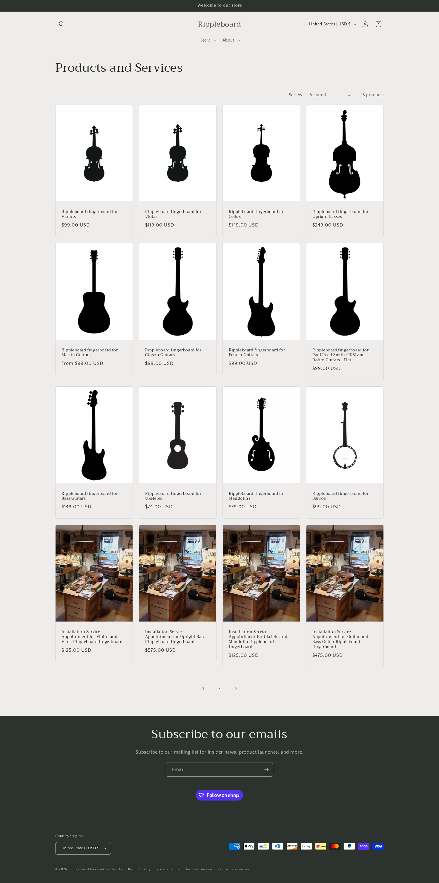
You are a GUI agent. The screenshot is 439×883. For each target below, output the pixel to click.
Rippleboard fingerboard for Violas (173, 214)
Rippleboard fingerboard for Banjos (340, 496)
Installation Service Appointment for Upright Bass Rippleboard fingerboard (175, 637)
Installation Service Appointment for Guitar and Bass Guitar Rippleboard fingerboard (340, 640)
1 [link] (203, 688)
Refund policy (139, 869)
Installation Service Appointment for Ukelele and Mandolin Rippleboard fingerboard (258, 640)
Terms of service (198, 869)
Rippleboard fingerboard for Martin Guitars (90, 353)
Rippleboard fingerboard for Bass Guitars (90, 496)
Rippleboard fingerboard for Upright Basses (340, 214)
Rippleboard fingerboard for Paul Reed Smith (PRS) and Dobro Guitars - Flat (340, 355)
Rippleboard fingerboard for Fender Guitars (257, 353)
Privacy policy (167, 869)
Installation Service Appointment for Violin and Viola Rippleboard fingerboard (92, 637)
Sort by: (296, 95)
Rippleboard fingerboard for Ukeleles (173, 496)
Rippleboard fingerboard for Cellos (257, 214)
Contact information (233, 869)
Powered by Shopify (106, 869)
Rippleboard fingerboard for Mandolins (257, 496)
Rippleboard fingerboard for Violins (90, 214)
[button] (61, 24)
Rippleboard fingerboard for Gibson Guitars (173, 353)
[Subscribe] (266, 770)
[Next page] (235, 688)
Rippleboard (79, 869)
